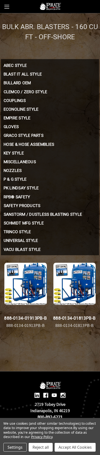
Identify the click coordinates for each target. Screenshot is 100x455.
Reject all (41, 447)
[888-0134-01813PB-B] (74, 284)
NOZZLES (13, 170)
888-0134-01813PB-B (74, 318)
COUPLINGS (15, 100)
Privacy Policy (41, 436)
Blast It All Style (23, 74)
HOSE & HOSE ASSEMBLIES (29, 144)
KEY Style (14, 153)
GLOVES (11, 126)
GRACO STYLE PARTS (23, 135)
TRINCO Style (17, 231)
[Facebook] (45, 395)
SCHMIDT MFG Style (24, 223)
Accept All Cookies (75, 447)
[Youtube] (54, 395)
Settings (15, 447)
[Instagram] (63, 395)
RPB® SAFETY (17, 196)
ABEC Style (15, 65)
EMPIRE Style (17, 118)
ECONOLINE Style (21, 109)
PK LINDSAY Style (21, 187)
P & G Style (15, 179)
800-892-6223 (50, 417)
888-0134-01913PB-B (25, 318)
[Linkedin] (37, 395)
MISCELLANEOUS (20, 161)
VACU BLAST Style (22, 249)
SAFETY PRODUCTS (22, 205)
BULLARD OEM (17, 82)
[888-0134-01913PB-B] (25, 284)
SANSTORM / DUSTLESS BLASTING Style (43, 214)
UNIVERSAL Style (21, 240)
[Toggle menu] (6, 6)
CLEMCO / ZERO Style (25, 91)
